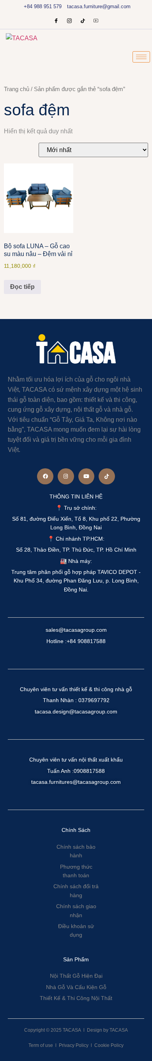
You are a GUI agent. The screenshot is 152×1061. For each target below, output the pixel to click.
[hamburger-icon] (141, 57)
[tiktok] (82, 21)
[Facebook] (56, 21)
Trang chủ (16, 89)
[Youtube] (96, 21)
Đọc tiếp (22, 286)
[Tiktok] (107, 476)
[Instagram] (69, 21)
